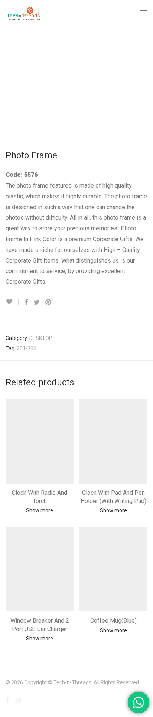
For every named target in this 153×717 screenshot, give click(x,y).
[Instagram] (18, 700)
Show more (39, 510)
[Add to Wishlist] (12, 302)
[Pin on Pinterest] (48, 302)
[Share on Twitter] (36, 302)
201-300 (26, 348)
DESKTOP (40, 338)
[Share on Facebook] (26, 302)
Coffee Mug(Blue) (113, 620)
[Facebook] (7, 700)
